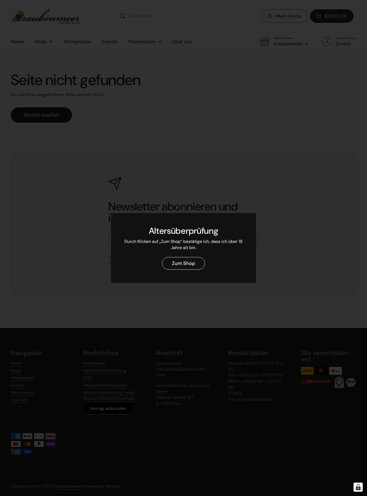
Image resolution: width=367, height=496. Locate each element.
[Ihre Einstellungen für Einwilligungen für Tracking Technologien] (358, 487)
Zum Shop (183, 263)
